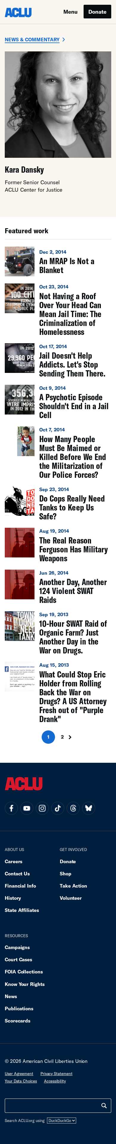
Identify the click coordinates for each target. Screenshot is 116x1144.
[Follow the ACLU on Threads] (73, 808)
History (13, 898)
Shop (65, 873)
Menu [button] (70, 11)
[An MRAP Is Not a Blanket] (58, 261)
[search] (104, 1106)
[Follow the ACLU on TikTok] (57, 808)
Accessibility (55, 1081)
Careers (13, 861)
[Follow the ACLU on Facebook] (11, 808)
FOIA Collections (24, 971)
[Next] (72, 737)
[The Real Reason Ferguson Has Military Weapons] (58, 545)
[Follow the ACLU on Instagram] (42, 808)
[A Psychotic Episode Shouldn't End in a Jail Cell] (58, 402)
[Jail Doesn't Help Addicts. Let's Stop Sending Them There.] (58, 360)
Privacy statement (56, 1073)
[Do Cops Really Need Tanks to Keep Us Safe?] (58, 503)
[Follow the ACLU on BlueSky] (88, 808)
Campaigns (17, 947)
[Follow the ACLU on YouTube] (26, 808)
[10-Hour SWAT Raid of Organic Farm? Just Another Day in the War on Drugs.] (58, 633)
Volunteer (71, 898)
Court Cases (18, 959)
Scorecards (17, 1020)
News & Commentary (32, 39)
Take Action (73, 885)
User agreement (19, 1073)
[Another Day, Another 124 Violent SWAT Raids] (58, 587)
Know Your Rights (25, 984)
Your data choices (21, 1081)
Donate (97, 11)
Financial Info (20, 885)
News (11, 996)
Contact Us (17, 873)
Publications (19, 1008)
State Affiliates (22, 910)
